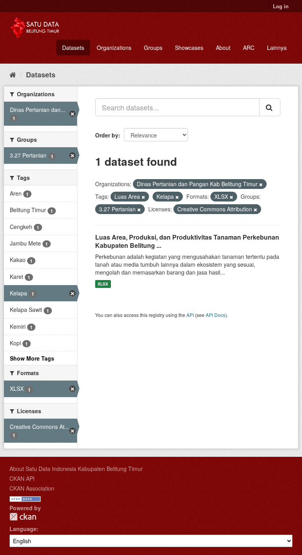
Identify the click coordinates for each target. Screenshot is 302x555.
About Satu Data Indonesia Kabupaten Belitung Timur (76, 469)
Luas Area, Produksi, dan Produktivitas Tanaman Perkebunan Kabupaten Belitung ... (187, 241)
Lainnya (277, 47)
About (223, 47)
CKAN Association (31, 488)
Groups (153, 47)
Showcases (189, 47)
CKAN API (22, 478)
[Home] (12, 74)
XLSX (103, 284)
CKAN (22, 517)
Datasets (73, 47)
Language (23, 529)
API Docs (215, 314)
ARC (248, 47)
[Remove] (261, 184)
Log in (281, 6)
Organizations (114, 47)
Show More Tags (32, 358)
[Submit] (269, 107)
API (190, 314)
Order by (106, 135)
